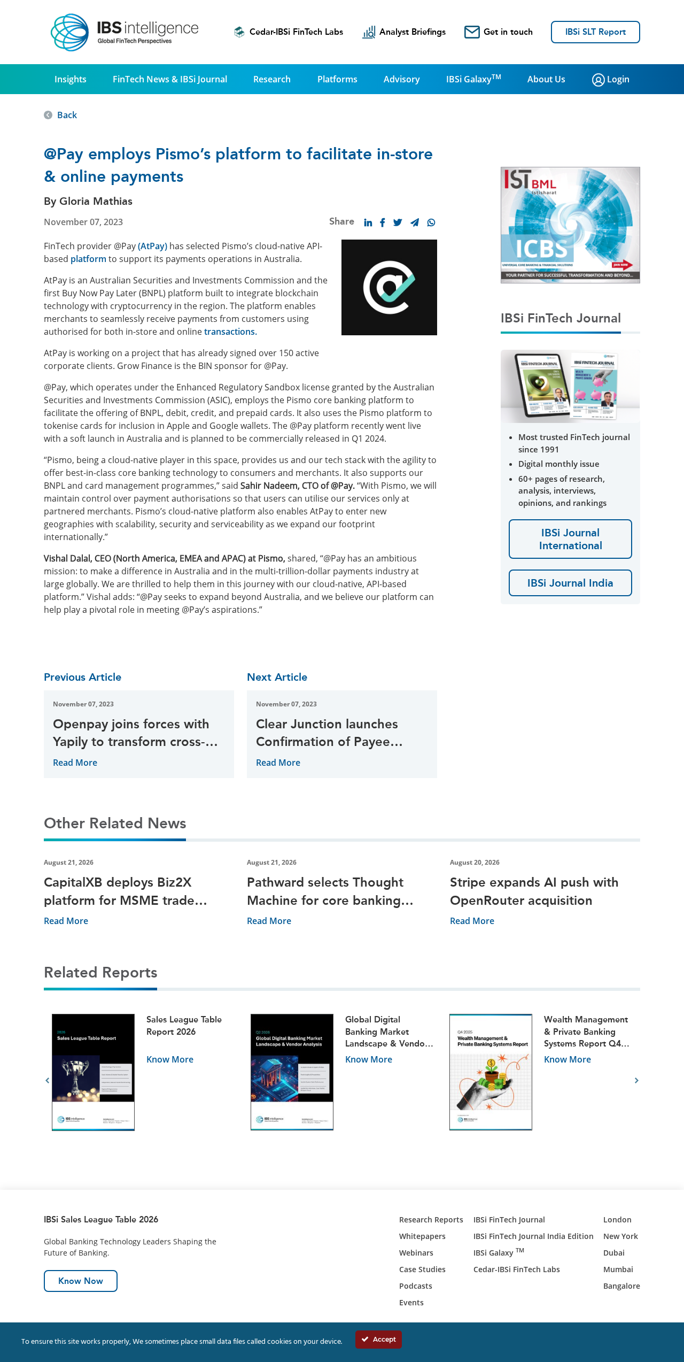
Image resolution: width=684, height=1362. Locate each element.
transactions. (230, 331)
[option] (143, 1081)
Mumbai (618, 1269)
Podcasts (415, 1286)
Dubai (614, 1253)
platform (88, 259)
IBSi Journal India (570, 582)
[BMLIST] (570, 224)
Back (67, 115)
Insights (71, 79)
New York (620, 1236)
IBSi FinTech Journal (509, 1219)
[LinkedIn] (368, 222)
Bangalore (621, 1286)
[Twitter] (397, 222)
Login (617, 79)
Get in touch (508, 32)
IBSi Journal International (570, 539)
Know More (169, 1059)
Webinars (416, 1253)
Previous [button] (47, 1080)
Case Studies (422, 1269)
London (617, 1219)
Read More (75, 762)
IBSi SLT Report (595, 32)
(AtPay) (152, 246)
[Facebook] (382, 222)
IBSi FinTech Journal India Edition (533, 1236)
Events (411, 1302)
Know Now (80, 1281)
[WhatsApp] (431, 222)
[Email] (414, 222)
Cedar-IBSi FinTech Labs (296, 32)
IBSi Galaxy (473, 78)
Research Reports (431, 1219)
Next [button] (636, 1080)
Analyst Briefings (412, 32)
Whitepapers (422, 1236)
